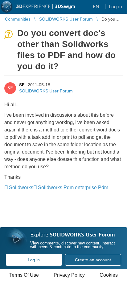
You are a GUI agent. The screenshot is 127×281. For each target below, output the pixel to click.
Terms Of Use (24, 275)
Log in (34, 259)
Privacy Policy (69, 275)
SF (22, 84)
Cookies (109, 275)
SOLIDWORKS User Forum (46, 90)
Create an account (93, 259)
